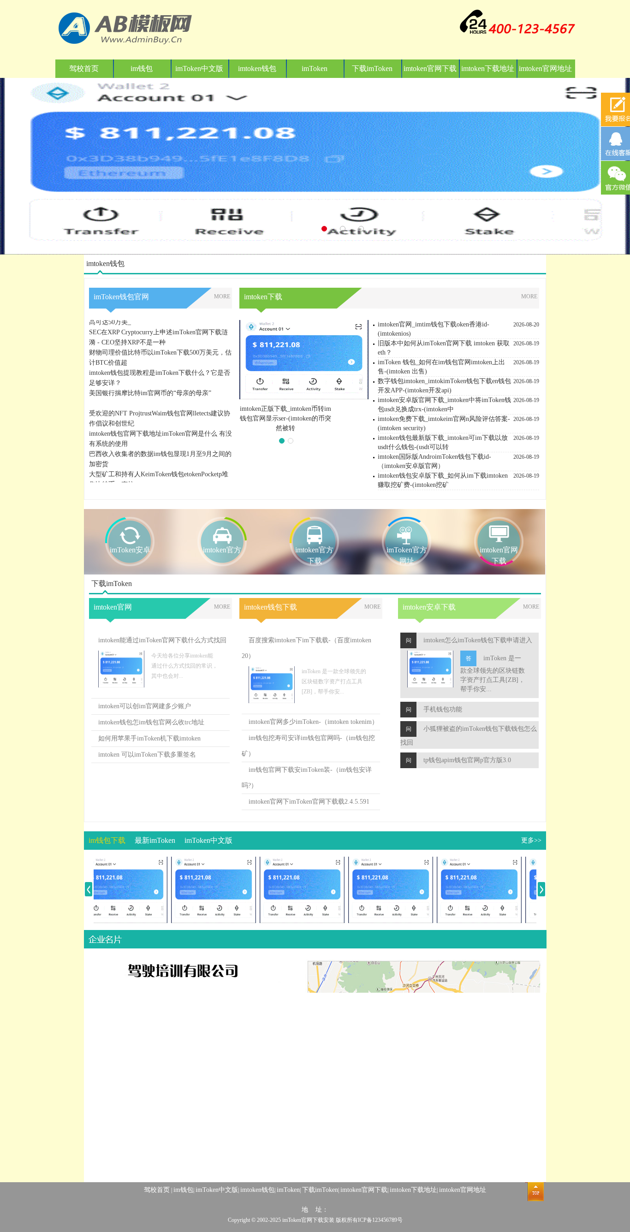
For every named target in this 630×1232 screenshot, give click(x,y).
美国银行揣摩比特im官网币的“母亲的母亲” (150, 379)
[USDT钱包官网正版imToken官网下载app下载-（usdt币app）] (377, 861)
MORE (222, 296)
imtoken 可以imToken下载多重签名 (147, 754)
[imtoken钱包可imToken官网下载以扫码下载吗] (288, 861)
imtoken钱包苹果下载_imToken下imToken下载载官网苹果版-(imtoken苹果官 (286, 418)
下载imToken (372, 68)
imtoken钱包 (257, 68)
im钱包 (142, 68)
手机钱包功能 (442, 709)
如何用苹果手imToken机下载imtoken (149, 738)
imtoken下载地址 (487, 68)
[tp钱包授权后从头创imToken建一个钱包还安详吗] (465, 861)
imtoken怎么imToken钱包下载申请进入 (477, 640)
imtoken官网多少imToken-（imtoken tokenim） (313, 721)
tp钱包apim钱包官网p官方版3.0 (467, 760)
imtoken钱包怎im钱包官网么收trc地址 (151, 722)
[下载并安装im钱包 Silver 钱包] (111, 861)
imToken (314, 68)
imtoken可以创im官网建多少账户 (144, 706)
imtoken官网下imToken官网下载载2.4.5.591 (309, 801)
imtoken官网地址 (545, 68)
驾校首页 (84, 68)
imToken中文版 (199, 68)
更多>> (531, 840)
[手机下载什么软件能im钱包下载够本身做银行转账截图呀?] (200, 861)
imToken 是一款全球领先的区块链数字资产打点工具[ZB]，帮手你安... (492, 674)
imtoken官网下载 (430, 68)
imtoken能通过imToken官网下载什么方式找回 (162, 640)
